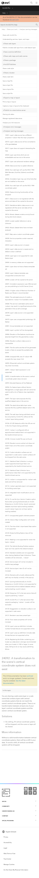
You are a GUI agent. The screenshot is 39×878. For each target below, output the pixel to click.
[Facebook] (26, 789)
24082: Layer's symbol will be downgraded (19, 330)
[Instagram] (30, 793)
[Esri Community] (26, 793)
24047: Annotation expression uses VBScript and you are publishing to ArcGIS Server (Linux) (20, 285)
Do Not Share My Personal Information (16, 870)
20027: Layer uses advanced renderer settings (19, 161)
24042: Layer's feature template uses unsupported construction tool (16, 274)
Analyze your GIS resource (11, 123)
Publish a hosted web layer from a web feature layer (19, 48)
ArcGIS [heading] (4, 801)
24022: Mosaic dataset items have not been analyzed (19, 229)
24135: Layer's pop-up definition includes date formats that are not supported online (20, 634)
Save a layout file (8, 89)
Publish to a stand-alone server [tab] (15, 110)
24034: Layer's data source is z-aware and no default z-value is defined (19, 250)
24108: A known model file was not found (18, 439)
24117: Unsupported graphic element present (19, 515)
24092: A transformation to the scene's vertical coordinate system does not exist (20, 378)
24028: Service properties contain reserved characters (19, 240)
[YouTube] (35, 793)
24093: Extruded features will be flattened (18, 383)
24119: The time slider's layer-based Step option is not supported (20, 528)
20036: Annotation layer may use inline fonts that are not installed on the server (20, 180)
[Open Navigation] (36, 3)
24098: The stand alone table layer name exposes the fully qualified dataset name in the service (20, 408)
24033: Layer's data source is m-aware (17, 245)
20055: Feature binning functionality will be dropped (19, 193)
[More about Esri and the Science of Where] (6, 793)
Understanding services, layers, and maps (16, 39)
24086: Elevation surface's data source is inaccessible (18, 342)
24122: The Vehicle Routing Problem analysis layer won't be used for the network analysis (19, 547)
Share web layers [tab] (10, 43)
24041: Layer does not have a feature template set (20, 268)
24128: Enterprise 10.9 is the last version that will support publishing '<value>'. (20, 594)
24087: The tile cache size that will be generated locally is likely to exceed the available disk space (20, 350)
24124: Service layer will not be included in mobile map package (19, 563)
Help (4, 13)
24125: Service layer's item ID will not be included (18, 570)
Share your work (12, 29)
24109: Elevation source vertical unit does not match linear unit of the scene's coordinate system (19, 445)
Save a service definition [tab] (12, 52)
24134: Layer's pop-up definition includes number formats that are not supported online (19, 627)
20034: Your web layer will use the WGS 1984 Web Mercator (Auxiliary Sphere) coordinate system (19, 172)
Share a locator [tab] (9, 73)
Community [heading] (6, 806)
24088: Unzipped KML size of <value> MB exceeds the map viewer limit (18, 358)
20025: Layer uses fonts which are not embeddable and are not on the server (17, 156)
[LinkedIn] (35, 789)
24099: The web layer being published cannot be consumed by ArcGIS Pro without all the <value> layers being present (20, 417)
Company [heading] (5, 816)
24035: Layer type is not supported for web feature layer (19, 257)
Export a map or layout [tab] (12, 98)
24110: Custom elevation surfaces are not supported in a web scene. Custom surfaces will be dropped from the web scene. (20, 455)
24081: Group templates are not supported (19, 326)
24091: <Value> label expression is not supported (17, 371)
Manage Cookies (9, 864)
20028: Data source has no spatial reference (19, 166)
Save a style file (7, 93)
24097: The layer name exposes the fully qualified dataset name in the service (18, 400)
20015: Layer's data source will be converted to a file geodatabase (20, 143)
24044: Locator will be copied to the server (19, 280)
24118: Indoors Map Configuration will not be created (20, 521)
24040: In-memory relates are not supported (19, 262)
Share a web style (8, 68)
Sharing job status (8, 114)
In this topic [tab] (7, 690)
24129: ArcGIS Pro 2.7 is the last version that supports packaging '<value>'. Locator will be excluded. (19, 602)
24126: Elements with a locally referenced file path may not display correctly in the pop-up (19, 576)
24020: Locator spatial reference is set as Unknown (18, 222)
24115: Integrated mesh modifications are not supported (19, 494)
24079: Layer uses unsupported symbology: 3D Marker (20, 321)
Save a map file (7, 81)
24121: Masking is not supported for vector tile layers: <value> (20, 541)
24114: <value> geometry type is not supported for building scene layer (20, 487)
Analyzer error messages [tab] (12, 127)
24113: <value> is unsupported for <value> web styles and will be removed (20, 481)
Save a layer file (8, 85)
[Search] (32, 3)
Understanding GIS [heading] (8, 811)
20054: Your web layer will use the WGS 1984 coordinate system (19, 187)
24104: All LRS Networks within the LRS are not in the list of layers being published (20, 425)
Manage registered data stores (12, 118)
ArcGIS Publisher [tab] (10, 64)
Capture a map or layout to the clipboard (16, 106)
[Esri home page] (5, 2)
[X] (30, 789)
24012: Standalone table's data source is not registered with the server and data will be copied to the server (19, 208)
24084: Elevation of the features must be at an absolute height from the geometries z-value (19, 336)
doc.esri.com (14, 20)
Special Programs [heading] (8, 820)
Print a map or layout (9, 102)
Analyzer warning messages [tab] (13, 131)
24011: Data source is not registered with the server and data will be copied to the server (19, 200)
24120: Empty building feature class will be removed (19, 534)
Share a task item (8, 77)
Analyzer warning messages (28, 29)
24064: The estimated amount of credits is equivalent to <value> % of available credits (19, 298)
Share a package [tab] (10, 60)
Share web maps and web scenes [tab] (16, 56)
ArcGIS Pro (6, 8)
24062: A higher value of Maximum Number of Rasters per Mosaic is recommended (20, 292)
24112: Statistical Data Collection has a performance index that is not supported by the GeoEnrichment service (20, 473)
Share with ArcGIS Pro (10, 35)
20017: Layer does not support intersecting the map (20, 150)
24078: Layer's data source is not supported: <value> (19, 314)
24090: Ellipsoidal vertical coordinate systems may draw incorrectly (19, 364)
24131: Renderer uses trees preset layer (17, 615)
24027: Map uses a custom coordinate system (19, 234)
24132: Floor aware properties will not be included (18, 621)
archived (30, 676)
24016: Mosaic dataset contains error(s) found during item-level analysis (19, 216)
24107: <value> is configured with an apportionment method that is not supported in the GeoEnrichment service (20, 432)
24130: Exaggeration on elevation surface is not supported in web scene (20, 610)
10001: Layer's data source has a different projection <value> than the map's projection (19, 136)
